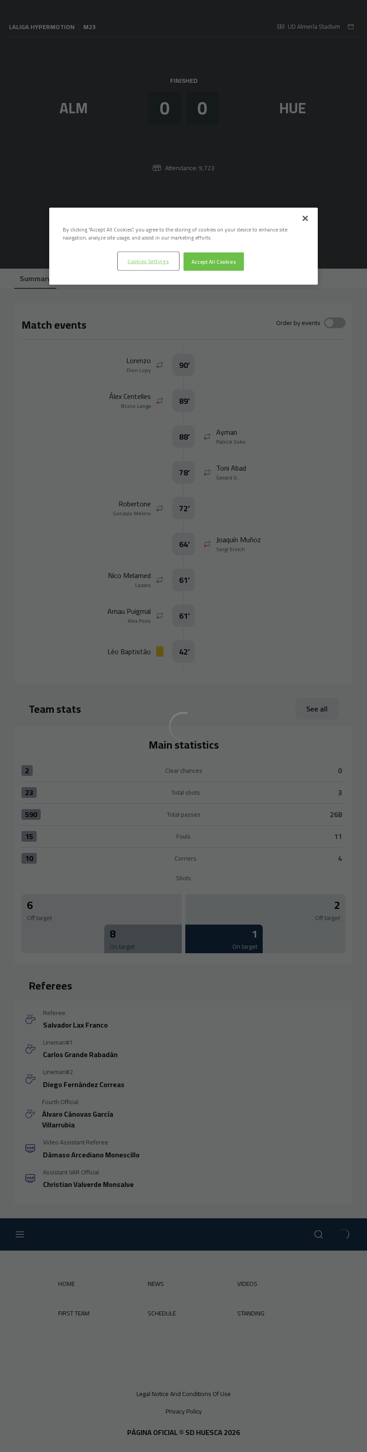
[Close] (305, 218)
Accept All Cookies (214, 261)
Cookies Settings (148, 261)
